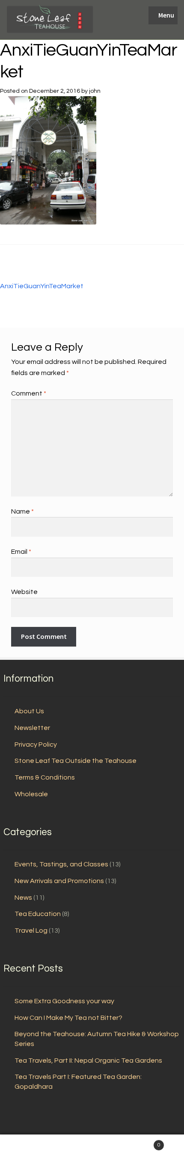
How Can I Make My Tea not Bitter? (68, 1017)
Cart (141, 1142)
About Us (29, 711)
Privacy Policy (36, 744)
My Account (30, 1149)
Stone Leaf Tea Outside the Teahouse (76, 760)
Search (91, 1149)
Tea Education (38, 913)
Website (24, 591)
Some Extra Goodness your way (64, 1001)
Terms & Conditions (45, 777)
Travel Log (31, 930)
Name (22, 511)
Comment (28, 393)
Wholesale (31, 794)
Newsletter (32, 727)
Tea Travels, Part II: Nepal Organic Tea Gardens (88, 1060)
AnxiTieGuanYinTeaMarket (41, 280)
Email (21, 551)
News (23, 897)
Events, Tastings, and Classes (61, 864)
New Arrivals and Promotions (59, 880)
